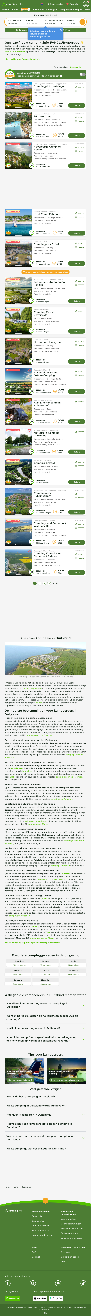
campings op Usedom (20, 915)
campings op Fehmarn (61, 799)
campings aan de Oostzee (39, 735)
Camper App (38, 1221)
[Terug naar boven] (45, 1201)
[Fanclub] (25, 9)
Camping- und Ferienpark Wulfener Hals (50, 524)
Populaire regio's (40, 1230)
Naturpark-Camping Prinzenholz (46, 434)
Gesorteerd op (61, 67)
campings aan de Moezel (42, 938)
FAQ (34, 1252)
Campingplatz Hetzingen (49, 86)
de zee (39, 702)
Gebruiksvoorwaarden (15, 1307)
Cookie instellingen (56, 1307)
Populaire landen (40, 1225)
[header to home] (12, 4)
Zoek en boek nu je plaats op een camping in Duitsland (32, 942)
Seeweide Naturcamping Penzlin (49, 283)
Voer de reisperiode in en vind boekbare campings (45, 272)
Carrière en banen (70, 1257)
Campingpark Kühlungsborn (42, 494)
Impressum (32, 1307)
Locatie (81, 87)
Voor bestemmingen (71, 1223)
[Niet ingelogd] (86, 4)
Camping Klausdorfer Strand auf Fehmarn (47, 555)
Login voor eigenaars (71, 1238)
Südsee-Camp (43, 116)
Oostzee (45, 898)
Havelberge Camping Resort (47, 148)
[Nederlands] (42, 4)
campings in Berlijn (60, 865)
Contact (36, 1257)
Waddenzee (17, 768)
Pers (63, 1261)
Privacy (42, 1307)
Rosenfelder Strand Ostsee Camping (46, 374)
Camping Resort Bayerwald (44, 313)
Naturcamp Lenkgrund (48, 342)
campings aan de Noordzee (69, 777)
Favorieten (74, 4)
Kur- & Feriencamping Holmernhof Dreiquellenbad (47, 404)
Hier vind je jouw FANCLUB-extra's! (22, 59)
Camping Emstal (44, 462)
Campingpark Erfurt (46, 244)
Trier (47, 932)
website (81, 91)
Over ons (65, 1252)
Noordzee (27, 771)
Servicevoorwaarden (76, 1307)
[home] (14, 1210)
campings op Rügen (38, 824)
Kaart (15, 9)
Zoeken (5, 9)
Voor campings (68, 1219)
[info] (61, 76)
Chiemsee (66, 873)
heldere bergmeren (31, 688)
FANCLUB (37, 1216)
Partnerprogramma (70, 1233)
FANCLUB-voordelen (15, 51)
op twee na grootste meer (50, 879)
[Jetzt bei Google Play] (56, 1298)
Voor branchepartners (72, 1228)
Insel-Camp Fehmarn (47, 214)
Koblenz (34, 926)
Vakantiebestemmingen (45, 9)
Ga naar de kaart (26, 30)
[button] (15, 22)
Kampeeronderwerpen (71, 9)
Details (77, 105)
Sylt (12, 777)
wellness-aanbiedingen (36, 821)
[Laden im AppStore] (40, 1298)
